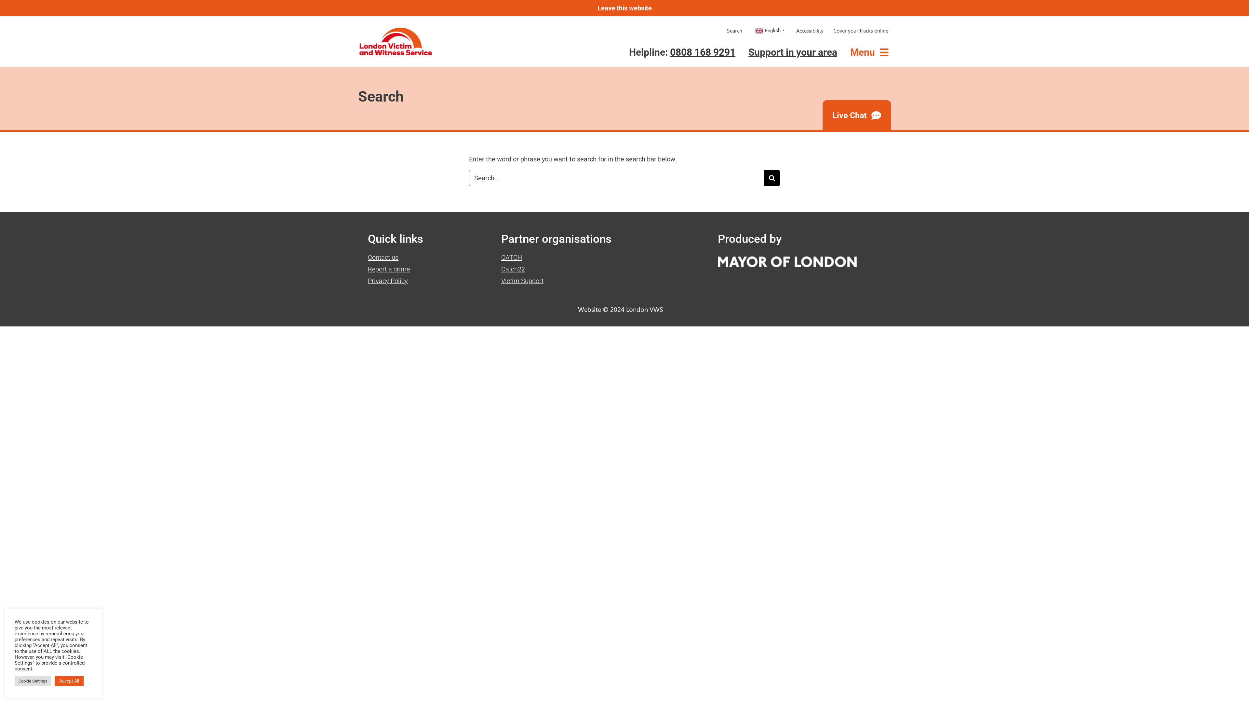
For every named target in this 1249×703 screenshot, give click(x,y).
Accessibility (810, 30)
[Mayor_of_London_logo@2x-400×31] (787, 260)
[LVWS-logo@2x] (395, 31)
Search (734, 30)
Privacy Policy (388, 281)
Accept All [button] (69, 680)
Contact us (383, 257)
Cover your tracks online (860, 30)
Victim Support (522, 281)
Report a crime (389, 269)
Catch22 (513, 269)
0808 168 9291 (702, 52)
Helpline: (682, 52)
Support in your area (792, 52)
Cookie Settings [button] (33, 681)
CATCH (511, 257)
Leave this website (625, 8)
